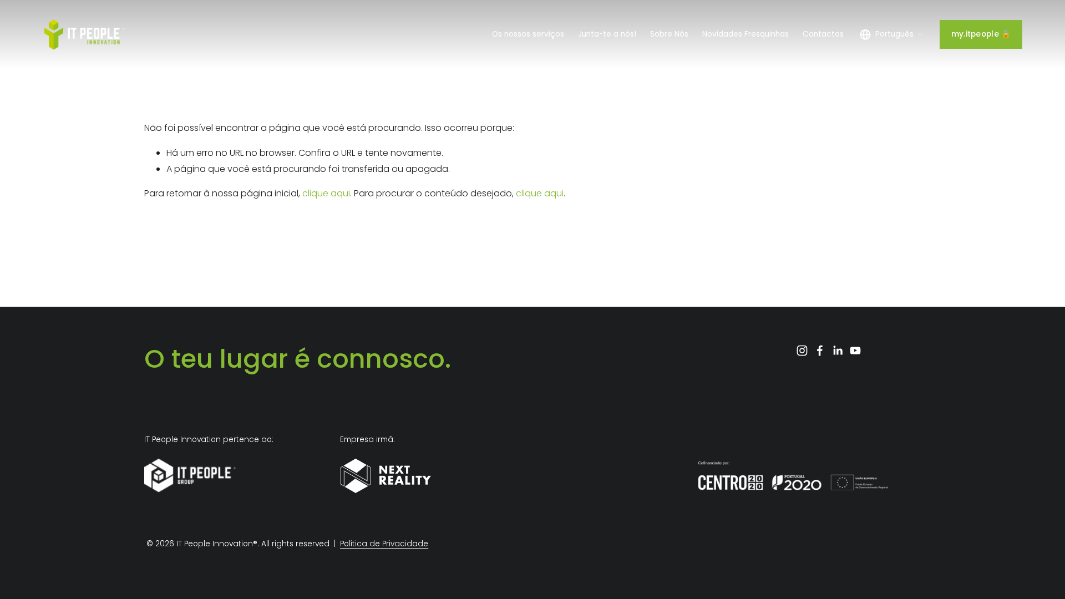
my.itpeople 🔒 (981, 34)
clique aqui (326, 193)
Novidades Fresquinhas (745, 34)
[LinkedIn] (837, 350)
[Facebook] (819, 350)
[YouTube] (855, 350)
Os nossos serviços (528, 34)
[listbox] (892, 34)
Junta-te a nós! (607, 34)
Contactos (823, 34)
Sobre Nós (669, 34)
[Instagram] (802, 350)
